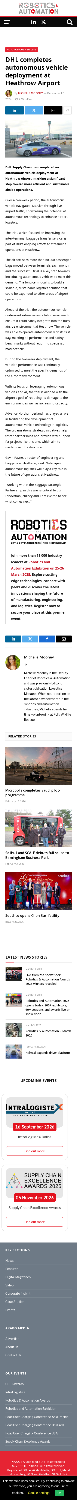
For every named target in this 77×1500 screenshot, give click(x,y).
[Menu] (7, 22)
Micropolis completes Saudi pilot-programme (32, 792)
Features (11, 1269)
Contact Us (13, 1355)
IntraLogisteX (15, 1392)
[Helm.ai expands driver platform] (14, 1052)
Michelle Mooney (30, 93)
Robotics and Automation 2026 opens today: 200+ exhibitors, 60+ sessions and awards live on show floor (47, 1007)
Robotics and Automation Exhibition (30, 1408)
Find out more (34, 1151)
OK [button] (60, 1493)
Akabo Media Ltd (34, 1461)
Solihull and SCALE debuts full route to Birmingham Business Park (37, 855)
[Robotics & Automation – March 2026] (14, 1030)
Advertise (12, 1339)
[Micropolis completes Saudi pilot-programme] (38, 766)
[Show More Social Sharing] (68, 110)
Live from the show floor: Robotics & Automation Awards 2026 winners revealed (47, 979)
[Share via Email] (53, 110)
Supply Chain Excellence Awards (35, 1208)
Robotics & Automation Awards (27, 1400)
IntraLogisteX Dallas (34, 1137)
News (9, 1260)
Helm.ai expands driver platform (47, 1053)
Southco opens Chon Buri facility (32, 915)
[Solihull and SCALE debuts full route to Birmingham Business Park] (38, 828)
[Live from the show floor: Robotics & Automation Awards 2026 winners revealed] (14, 974)
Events (10, 1310)
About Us (11, 1347)
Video (9, 1285)
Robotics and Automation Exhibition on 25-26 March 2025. (37, 568)
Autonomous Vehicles (21, 49)
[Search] (69, 22)
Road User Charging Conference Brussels (34, 1425)
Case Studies (14, 1302)
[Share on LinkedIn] (14, 110)
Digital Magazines (18, 1277)
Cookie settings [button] (39, 1493)
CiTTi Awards (14, 1384)
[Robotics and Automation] (38, 8)
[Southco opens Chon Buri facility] (38, 891)
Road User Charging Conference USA (31, 1433)
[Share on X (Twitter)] (34, 110)
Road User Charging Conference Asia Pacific (36, 1417)
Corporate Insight (18, 1293)
